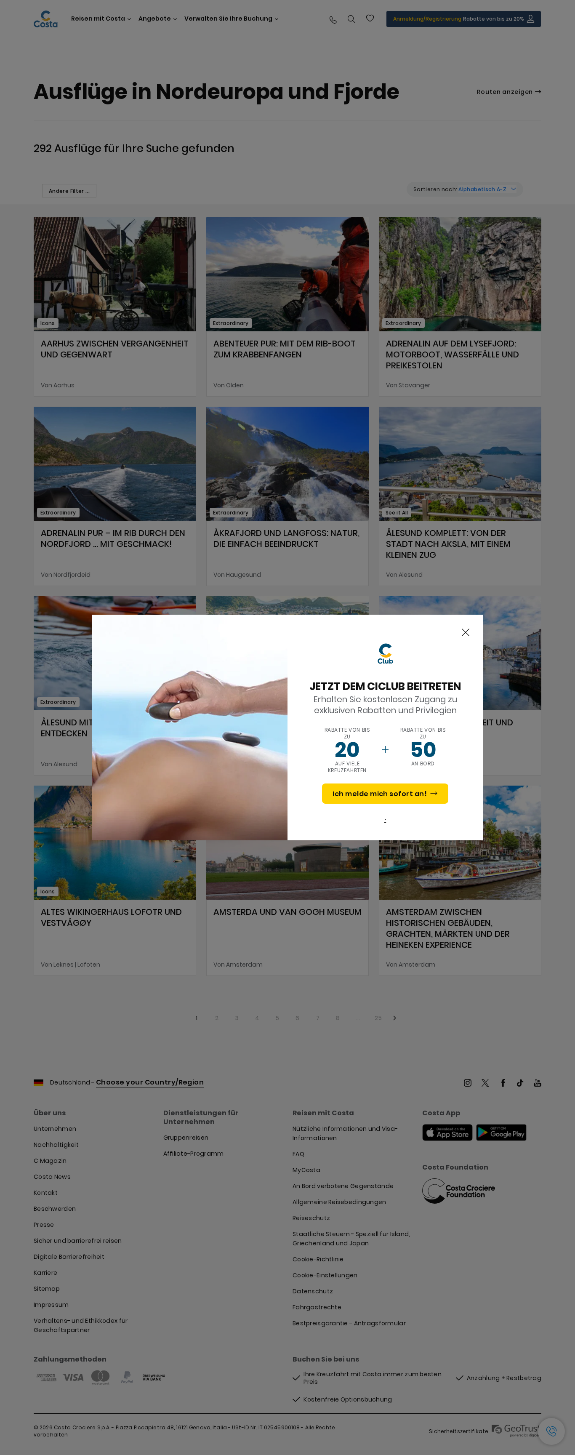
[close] (465, 632)
